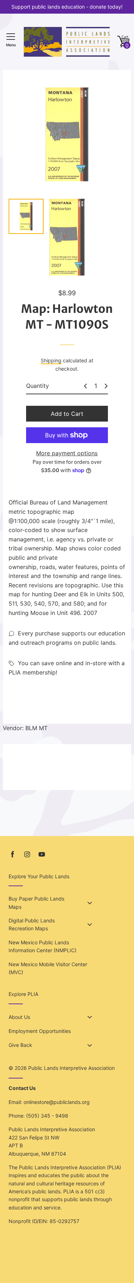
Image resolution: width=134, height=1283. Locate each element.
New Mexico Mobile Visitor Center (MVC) (48, 968)
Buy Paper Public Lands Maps (36, 903)
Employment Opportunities (40, 1031)
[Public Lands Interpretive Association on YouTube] (42, 854)
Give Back (20, 1045)
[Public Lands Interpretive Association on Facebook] (12, 854)
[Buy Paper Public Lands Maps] (90, 903)
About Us (19, 1017)
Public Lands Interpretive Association (71, 1068)
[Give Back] (90, 1045)
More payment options (67, 453)
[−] (85, 386)
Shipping (51, 360)
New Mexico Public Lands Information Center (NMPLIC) (42, 946)
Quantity (37, 385)
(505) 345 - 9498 (47, 1116)
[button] (123, 41)
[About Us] (90, 1017)
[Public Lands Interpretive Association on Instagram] (27, 854)
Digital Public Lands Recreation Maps (32, 924)
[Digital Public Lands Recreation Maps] (90, 924)
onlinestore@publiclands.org (57, 1102)
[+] (106, 386)
